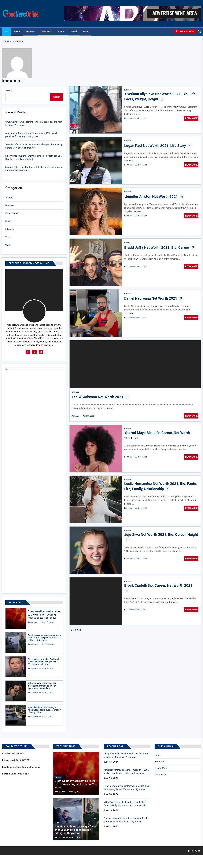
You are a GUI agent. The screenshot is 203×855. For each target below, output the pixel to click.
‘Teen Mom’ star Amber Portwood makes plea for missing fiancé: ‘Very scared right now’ (33, 146)
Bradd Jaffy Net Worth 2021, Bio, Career (156, 247)
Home (17, 31)
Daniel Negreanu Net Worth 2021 (150, 298)
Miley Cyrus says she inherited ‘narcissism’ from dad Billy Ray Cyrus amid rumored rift (33, 157)
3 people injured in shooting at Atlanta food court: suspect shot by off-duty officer (34, 169)
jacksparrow (33, 622)
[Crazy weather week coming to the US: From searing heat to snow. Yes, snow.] (15, 618)
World (85, 31)
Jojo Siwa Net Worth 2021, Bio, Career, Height (161, 534)
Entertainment (12, 213)
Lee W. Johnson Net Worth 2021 (97, 397)
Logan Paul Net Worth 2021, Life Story (155, 146)
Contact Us (160, 774)
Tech (60, 31)
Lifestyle (45, 31)
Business (30, 31)
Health (8, 221)
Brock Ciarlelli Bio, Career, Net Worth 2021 (158, 585)
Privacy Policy (161, 768)
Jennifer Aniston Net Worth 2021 (151, 197)
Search (8, 90)
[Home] (6, 32)
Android (9, 197)
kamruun (128, 118)
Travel (74, 31)
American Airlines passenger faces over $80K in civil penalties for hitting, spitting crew (31, 135)
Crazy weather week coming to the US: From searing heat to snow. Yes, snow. (33, 124)
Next (79, 629)
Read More (191, 118)
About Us (159, 761)
